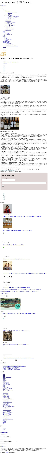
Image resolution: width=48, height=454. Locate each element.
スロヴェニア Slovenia (7, 402)
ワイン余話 (10, 13)
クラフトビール (6, 397)
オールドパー (8, 33)
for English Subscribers (7, 377)
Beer (4, 31)
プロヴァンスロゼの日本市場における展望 (11, 369)
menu (1, 7)
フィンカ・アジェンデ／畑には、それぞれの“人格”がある (14, 366)
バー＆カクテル (9, 34)
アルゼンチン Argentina (10, 27)
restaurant (4, 380)
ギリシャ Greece (6, 396)
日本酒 (4, 421)
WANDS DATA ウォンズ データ (12, 46)
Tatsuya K (5, 63)
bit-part (4, 428)
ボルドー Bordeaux (11, 18)
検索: (1, 360)
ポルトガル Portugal (7, 414)
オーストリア (5, 391)
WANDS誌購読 (6, 42)
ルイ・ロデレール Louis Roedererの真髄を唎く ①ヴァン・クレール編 (17, 230)
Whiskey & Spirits (9, 39)
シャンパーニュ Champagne (13, 16)
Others (7, 40)
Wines (4, 9)
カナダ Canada (5, 394)
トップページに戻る (4, 293)
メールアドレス (5, 178)
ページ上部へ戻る (4, 432)
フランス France (9, 15)
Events (4, 35)
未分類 (4, 422)
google (4, 429)
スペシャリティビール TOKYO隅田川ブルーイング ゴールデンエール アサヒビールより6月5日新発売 (20, 289)
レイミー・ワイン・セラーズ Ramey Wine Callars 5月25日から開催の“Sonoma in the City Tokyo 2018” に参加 (24, 273)
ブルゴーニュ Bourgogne (12, 17)
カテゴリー (2, 441)
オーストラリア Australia (10, 22)
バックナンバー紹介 (9, 44)
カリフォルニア (11, 24)
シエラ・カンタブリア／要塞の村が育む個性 (11, 365)
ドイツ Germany (9, 26)
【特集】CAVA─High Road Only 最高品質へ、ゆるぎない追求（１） (16, 330)
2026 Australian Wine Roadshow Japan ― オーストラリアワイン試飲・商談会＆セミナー (17, 313)
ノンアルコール (6, 407)
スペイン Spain (8, 21)
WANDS (7, 452)
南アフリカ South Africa (10, 25)
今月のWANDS (8, 43)
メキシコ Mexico (6, 415)
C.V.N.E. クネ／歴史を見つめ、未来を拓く (11, 367)
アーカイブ (2, 436)
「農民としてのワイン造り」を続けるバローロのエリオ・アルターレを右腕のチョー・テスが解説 (22, 216)
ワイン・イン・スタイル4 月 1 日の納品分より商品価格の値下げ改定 (16, 287)
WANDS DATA (6, 382)
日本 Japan (7, 10)
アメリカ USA (9, 23)
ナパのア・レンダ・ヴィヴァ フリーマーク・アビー (13, 244)
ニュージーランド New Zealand (9, 406)
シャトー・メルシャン (7, 398)
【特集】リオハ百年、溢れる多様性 (10, 368)
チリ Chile (8, 14)
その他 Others (8, 30)
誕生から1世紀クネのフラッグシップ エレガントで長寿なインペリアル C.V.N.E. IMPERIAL (19, 291)
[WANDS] (3, 5)
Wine (6, 37)
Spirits (4, 32)
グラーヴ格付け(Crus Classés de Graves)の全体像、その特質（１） (15, 344)
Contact (4, 47)
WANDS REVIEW (6, 41)
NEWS (4, 36)
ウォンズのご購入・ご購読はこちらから (8, 170)
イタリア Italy (8, 19)
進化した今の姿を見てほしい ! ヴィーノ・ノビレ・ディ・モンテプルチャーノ (18, 358)
